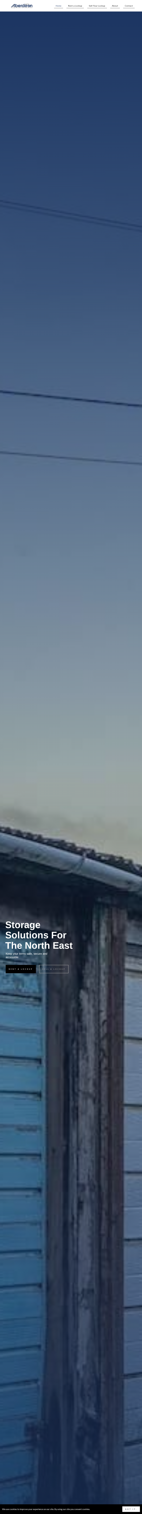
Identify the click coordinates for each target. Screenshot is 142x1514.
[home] (22, 5)
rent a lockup (21, 969)
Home (58, 6)
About (115, 6)
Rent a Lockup (75, 6)
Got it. (131, 1509)
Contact (129, 6)
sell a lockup (53, 969)
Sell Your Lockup (97, 6)
